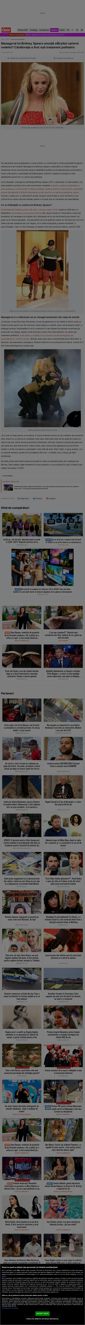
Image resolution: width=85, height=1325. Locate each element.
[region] (42, 1294)
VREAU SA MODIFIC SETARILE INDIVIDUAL (42, 1319)
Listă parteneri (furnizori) (10, 1308)
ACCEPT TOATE (42, 1313)
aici (54, 1286)
